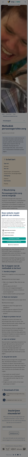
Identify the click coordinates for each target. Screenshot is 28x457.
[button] (14, 245)
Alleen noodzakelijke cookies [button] (14, 241)
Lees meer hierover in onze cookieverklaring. (16, 227)
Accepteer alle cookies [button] (14, 238)
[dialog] (14, 228)
